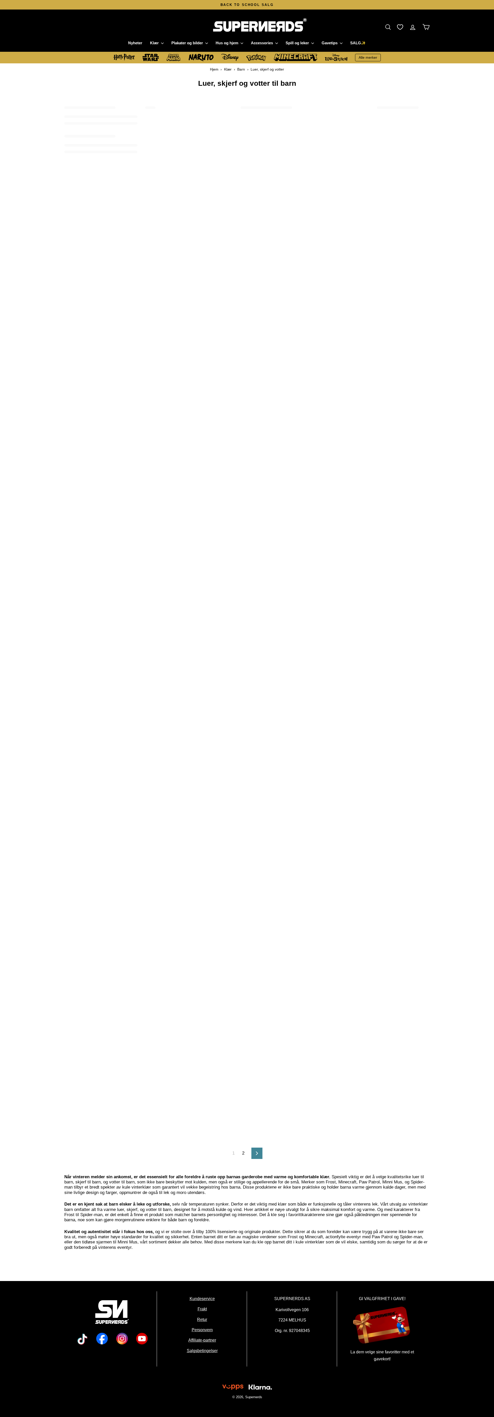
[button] (389, 26)
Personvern (202, 1329)
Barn (241, 69)
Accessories (262, 43)
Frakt (202, 1309)
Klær (155, 43)
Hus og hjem (227, 43)
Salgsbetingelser (202, 1350)
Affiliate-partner (202, 1340)
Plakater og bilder (187, 43)
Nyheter (135, 43)
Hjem (214, 69)
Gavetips (330, 43)
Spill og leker (298, 43)
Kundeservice (202, 1298)
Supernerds (253, 1397)
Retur (202, 1319)
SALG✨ (358, 43)
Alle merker (368, 57)
